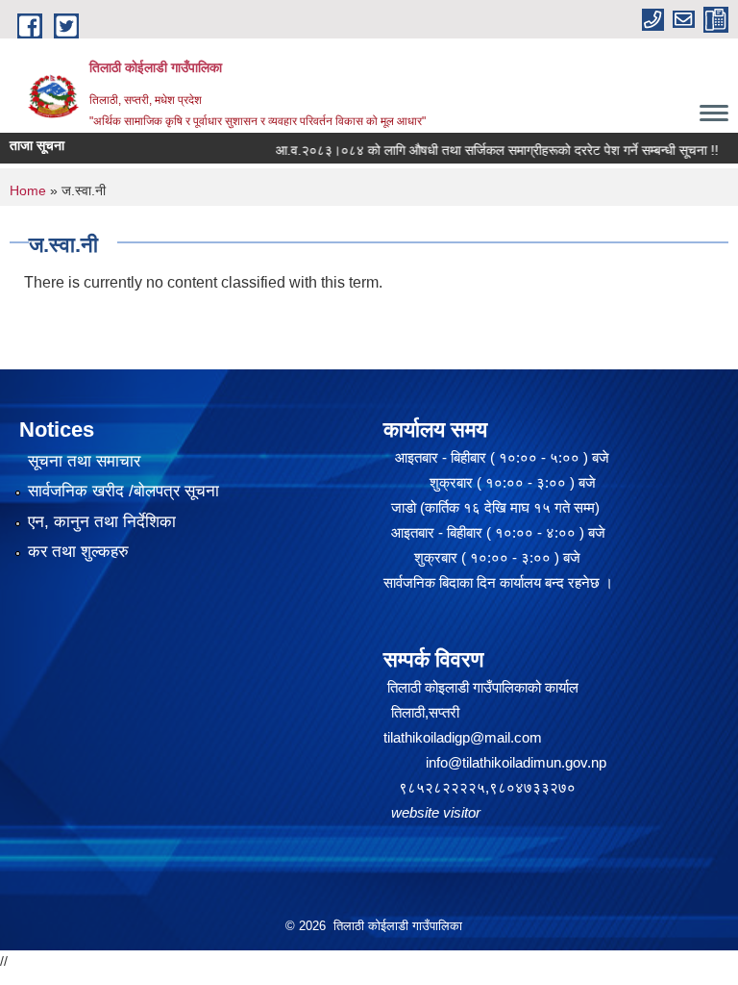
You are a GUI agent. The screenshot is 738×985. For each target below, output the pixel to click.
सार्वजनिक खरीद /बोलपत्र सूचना (123, 491)
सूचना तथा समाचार (84, 461)
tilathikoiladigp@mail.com (462, 737)
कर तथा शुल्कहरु (78, 552)
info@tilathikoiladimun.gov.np (516, 762)
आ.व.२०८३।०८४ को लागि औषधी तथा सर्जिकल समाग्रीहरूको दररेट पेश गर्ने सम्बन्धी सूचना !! (477, 150)
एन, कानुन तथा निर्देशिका (102, 522)
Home (28, 190)
